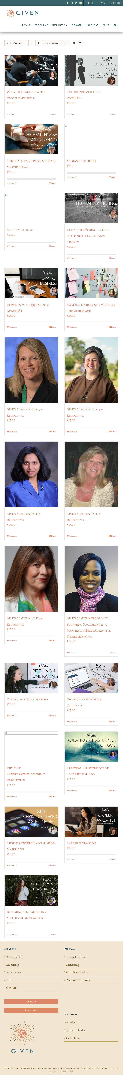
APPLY (102, 3)
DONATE (90, 3)
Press (9, 980)
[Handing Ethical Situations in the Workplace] (91, 283)
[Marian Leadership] (91, 139)
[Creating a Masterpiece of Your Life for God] (91, 747)
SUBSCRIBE (115, 3)
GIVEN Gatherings (77, 972)
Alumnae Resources (78, 980)
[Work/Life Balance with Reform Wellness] (31, 70)
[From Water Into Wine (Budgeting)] (91, 678)
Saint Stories (73, 1038)
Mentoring (72, 965)
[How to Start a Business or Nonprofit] (31, 283)
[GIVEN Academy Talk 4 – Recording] (91, 370)
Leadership (12, 965)
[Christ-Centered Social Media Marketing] (31, 822)
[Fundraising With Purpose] (31, 678)
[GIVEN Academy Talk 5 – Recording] (31, 370)
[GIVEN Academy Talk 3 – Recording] (31, 474)
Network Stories (75, 1030)
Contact (11, 987)
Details (53, 114)
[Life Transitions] (31, 208)
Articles (70, 1022)
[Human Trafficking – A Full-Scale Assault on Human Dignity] (91, 208)
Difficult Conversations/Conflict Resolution (26, 774)
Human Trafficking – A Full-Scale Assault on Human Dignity (88, 236)
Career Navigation (81, 843)
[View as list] (80, 43)
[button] (115, 25)
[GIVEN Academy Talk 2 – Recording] (91, 474)
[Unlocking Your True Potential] (91, 70)
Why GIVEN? (14, 957)
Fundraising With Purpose (27, 699)
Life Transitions (20, 230)
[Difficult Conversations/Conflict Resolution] (31, 747)
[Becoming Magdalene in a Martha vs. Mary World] (31, 890)
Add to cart (13, 114)
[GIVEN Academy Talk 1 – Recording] (31, 579)
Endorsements (14, 972)
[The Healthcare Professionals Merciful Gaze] (31, 139)
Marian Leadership (81, 161)
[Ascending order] (38, 43)
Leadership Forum (76, 957)
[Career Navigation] (91, 822)
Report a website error (65, 1071)
